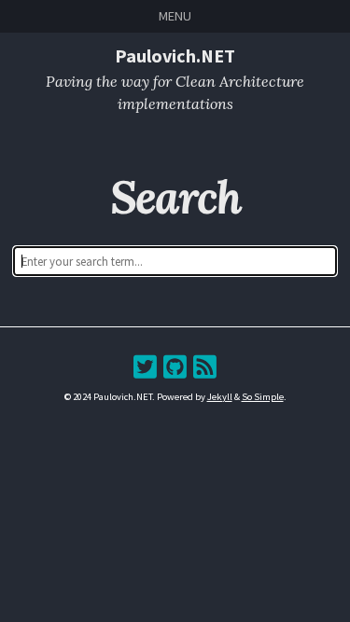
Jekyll (219, 397)
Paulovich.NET (175, 55)
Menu (175, 15)
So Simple (263, 397)
